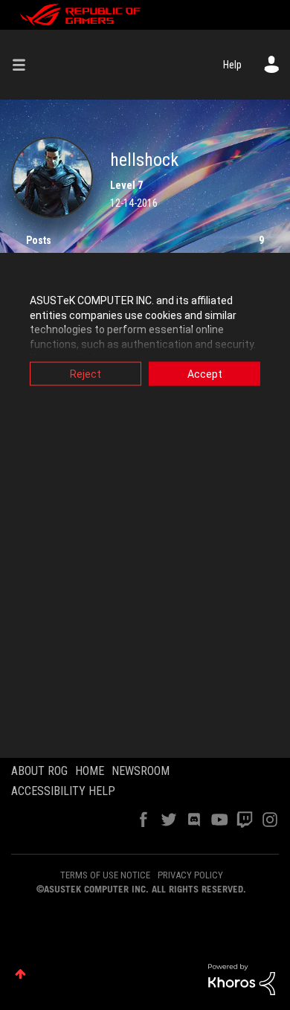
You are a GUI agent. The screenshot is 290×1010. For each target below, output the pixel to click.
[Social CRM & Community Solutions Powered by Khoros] (241, 979)
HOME (89, 771)
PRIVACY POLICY (190, 875)
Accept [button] (204, 374)
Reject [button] (85, 374)
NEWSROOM (141, 771)
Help (232, 65)
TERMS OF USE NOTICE (105, 875)
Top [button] (20, 974)
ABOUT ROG (39, 771)
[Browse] (24, 64)
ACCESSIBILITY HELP (63, 791)
